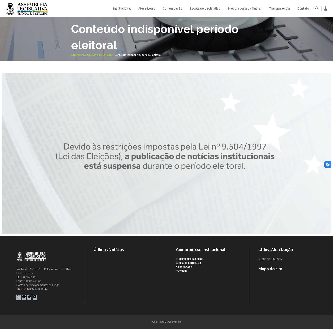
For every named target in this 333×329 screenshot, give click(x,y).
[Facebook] (24, 297)
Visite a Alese (184, 266)
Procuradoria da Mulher (189, 258)
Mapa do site (270, 268)
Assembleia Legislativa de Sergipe (91, 55)
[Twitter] (29, 297)
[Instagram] (18, 297)
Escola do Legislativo (188, 262)
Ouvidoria (181, 270)
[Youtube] (35, 297)
